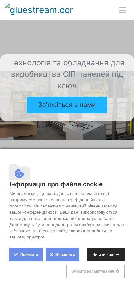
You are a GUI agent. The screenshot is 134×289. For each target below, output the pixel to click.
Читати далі (103, 254)
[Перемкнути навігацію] (122, 9)
